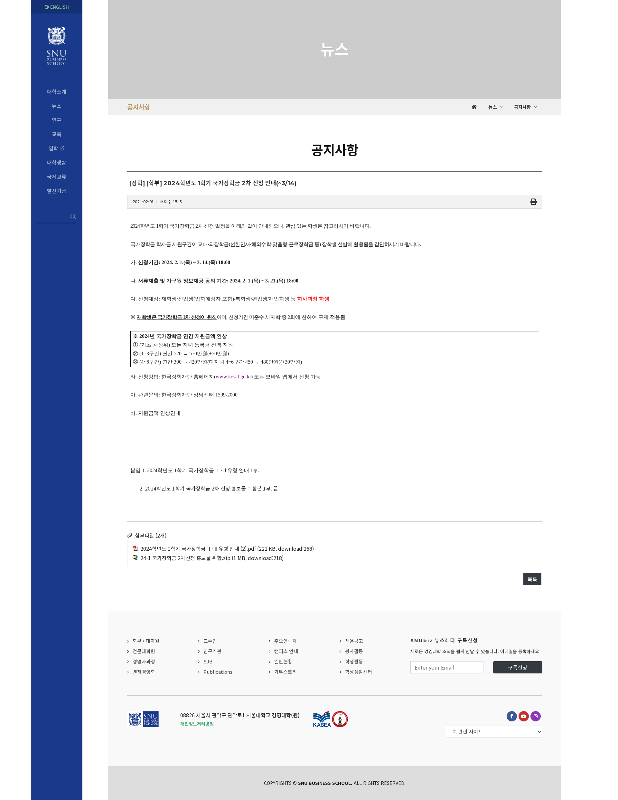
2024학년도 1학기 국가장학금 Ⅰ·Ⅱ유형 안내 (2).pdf (198, 548)
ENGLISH (59, 7)
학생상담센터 (358, 671)
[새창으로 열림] (512, 716)
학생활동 (354, 661)
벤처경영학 (144, 671)
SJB (207, 661)
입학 (54, 148)
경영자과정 (144, 661)
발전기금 (56, 191)
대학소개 (56, 91)
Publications (217, 671)
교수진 (210, 640)
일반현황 (283, 661)
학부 (137, 640)
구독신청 (517, 667)
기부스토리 (285, 671)
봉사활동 (354, 651)
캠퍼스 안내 (286, 651)
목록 (532, 579)
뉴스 (56, 106)
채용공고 (354, 640)
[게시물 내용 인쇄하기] (533, 201)
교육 (56, 134)
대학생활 (56, 162)
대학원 (152, 640)
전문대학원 (144, 651)
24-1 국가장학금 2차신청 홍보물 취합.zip (185, 558)
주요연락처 (285, 640)
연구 (56, 120)
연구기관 (212, 651)
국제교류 (56, 176)
